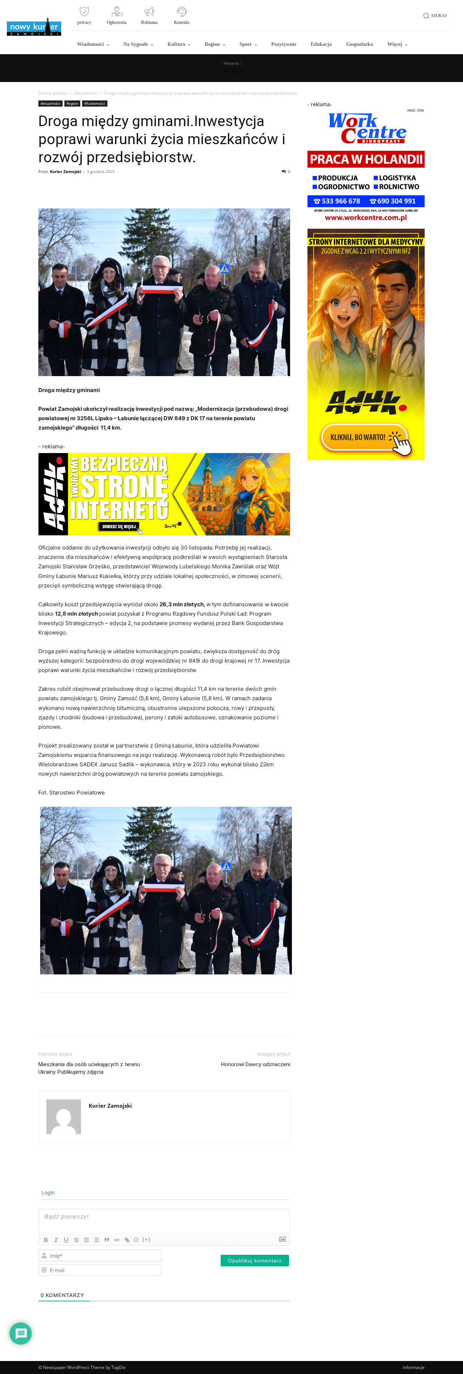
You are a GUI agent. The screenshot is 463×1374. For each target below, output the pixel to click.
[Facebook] (45, 188)
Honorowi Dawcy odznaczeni (255, 1064)
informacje (414, 1367)
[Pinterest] (79, 188)
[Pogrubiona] (46, 1240)
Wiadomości (94, 103)
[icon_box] (84, 18)
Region (72, 103)
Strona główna (52, 93)
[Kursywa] (56, 1240)
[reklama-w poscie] (164, 494)
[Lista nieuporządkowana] (97, 1240)
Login (47, 1192)
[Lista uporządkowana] (86, 1240)
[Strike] (76, 1240)
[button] (434, 15)
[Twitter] (62, 188)
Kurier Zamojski (65, 171)
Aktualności (85, 93)
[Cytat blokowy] (107, 1240)
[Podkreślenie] (66, 1240)
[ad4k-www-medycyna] (366, 458)
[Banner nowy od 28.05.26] (366, 223)
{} (136, 1239)
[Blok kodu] (117, 1240)
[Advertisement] (366, 509)
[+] (146, 1239)
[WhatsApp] (95, 188)
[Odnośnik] (127, 1240)
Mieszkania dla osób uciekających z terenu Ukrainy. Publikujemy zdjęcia (89, 1068)
